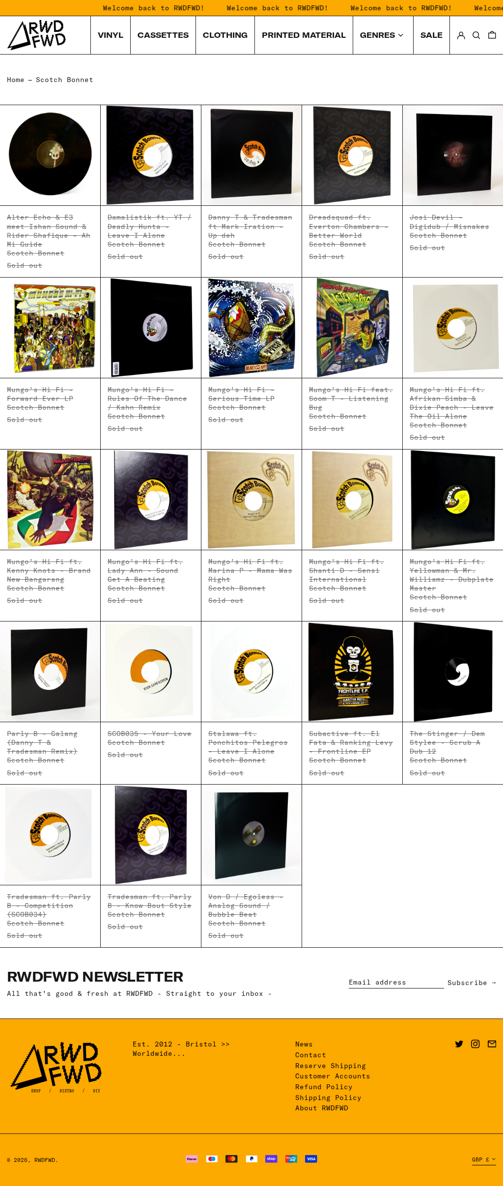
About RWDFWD (321, 1107)
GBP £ (480, 1159)
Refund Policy (324, 1086)
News (304, 1044)
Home (16, 79)
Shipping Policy (328, 1097)
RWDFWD (44, 1160)
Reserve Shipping (330, 1065)
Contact (310, 1054)
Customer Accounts (332, 1076)
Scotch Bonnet (64, 79)
